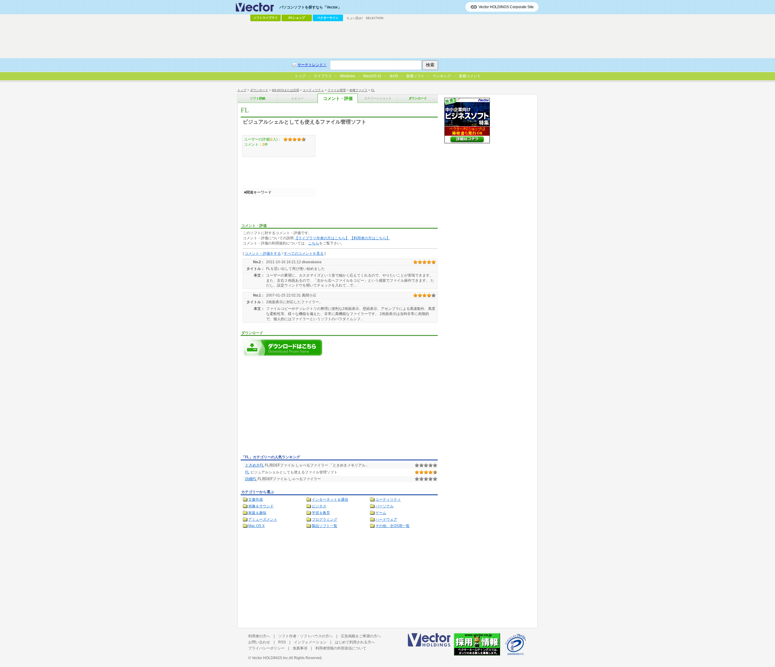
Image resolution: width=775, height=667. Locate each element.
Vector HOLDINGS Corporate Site (506, 7)
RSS (282, 642)
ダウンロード (259, 90)
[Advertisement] (291, 407)
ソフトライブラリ (265, 17)
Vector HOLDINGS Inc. (270, 658)
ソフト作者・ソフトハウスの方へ (305, 636)
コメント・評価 (338, 98)
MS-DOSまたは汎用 (285, 90)
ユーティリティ (313, 90)
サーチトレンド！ (312, 65)
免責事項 (300, 648)
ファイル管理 (337, 90)
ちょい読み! (355, 18)
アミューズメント (262, 519)
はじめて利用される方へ (355, 642)
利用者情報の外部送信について (340, 648)
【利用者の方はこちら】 (370, 238)
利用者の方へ (259, 636)
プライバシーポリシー (266, 648)
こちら (313, 243)
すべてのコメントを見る (304, 253)
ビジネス (319, 506)
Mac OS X (256, 526)
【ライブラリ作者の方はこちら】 (322, 238)
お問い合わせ (259, 642)
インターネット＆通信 (330, 499)
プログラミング (324, 519)
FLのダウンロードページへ (283, 347)
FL (373, 90)
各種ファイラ (358, 90)
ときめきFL (254, 465)
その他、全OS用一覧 (392, 526)
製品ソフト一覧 (324, 526)
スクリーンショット (377, 98)
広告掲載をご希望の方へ (361, 636)
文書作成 (255, 499)
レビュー (298, 98)
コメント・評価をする (263, 253)
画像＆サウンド (261, 506)
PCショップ (297, 17)
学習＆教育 (321, 513)
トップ (241, 90)
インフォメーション (310, 642)
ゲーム (380, 513)
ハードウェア (386, 519)
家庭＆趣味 (257, 513)
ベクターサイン (327, 17)
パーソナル (384, 506)
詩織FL (251, 479)
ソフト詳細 (257, 98)
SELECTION (374, 18)
